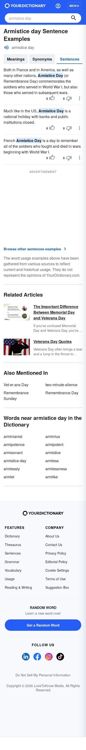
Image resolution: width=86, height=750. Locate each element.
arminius (52, 436)
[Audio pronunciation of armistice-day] (6, 47)
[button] (58, 6)
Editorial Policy (56, 561)
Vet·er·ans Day (16, 384)
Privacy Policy (55, 553)
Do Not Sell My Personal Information (43, 675)
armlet (9, 476)
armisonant (13, 452)
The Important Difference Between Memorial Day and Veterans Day (55, 312)
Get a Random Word (43, 625)
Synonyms (42, 59)
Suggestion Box (57, 587)
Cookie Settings (57, 570)
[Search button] (73, 18)
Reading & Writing (18, 587)
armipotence (14, 444)
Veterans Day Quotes (52, 341)
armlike (51, 476)
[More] (79, 98)
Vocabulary (13, 570)
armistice (53, 452)
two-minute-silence (61, 384)
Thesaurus (13, 544)
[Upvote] (52, 98)
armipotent (54, 444)
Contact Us (53, 544)
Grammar (12, 561)
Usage (10, 578)
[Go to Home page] (25, 6)
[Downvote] (69, 98)
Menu (74, 6)
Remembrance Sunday (16, 395)
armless (52, 460)
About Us (52, 536)
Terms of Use (55, 578)
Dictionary (12, 536)
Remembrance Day (61, 392)
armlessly (12, 468)
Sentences (69, 59)
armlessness (56, 468)
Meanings (16, 59)
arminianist (13, 436)
